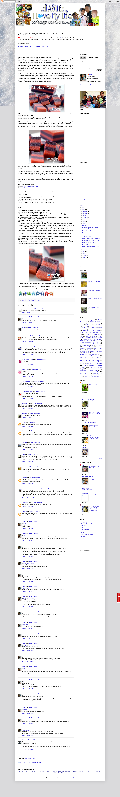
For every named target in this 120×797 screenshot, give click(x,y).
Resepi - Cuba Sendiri (35, 300)
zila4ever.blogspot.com (87, 476)
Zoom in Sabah (87, 376)
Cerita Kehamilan (92, 329)
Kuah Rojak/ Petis (90, 351)
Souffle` (93, 371)
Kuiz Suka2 (86, 352)
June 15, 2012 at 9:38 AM (28, 749)
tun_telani (24, 442)
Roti (92, 367)
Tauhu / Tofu (95, 373)
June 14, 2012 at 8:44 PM (28, 449)
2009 (82, 264)
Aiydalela (83, 536)
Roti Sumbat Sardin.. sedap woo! (90, 233)
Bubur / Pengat (98, 324)
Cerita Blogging (94, 327)
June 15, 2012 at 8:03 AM (28, 713)
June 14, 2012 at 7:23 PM (28, 426)
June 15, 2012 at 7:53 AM (28, 650)
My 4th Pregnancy (96, 360)
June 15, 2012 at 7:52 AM (28, 638)
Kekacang (89, 348)
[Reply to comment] (38, 308)
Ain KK (82, 533)
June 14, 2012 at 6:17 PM (28, 417)
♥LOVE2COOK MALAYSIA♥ (29, 598)
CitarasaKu (26, 730)
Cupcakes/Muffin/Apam (88, 330)
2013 (82, 207)
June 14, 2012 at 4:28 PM (28, 341)
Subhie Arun (25, 502)
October (85, 215)
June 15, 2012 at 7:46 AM (28, 581)
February (85, 255)
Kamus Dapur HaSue (84, 345)
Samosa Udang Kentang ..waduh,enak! (91, 238)
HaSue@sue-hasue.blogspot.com (28, 187)
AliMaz (82, 538)
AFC (82, 527)
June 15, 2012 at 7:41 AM (28, 540)
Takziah (81, 373)
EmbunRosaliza (26, 739)
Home (46, 756)
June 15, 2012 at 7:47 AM (28, 591)
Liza (23, 466)
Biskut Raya (83, 323)
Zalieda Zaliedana (26, 346)
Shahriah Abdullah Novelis (28, 488)
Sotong (87, 371)
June (84, 223)
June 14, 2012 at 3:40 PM (28, 312)
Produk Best (89, 363)
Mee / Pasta (96, 357)
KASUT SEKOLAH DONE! (87, 489)
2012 (82, 209)
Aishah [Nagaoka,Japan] (87, 534)
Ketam (83, 349)
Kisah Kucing (90, 349)
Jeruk (81, 343)
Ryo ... (83, 383)
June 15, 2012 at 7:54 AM (28, 662)
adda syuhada (25, 308)
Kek (92, 345)
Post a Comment (24, 752)
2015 (82, 205)
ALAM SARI (84, 411)
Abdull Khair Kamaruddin (87, 524)
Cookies (100, 329)
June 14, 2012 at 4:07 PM (28, 322)
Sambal (88, 369)
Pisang (100, 361)
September (85, 217)
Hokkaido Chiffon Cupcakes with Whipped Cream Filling (90, 228)
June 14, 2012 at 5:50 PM (28, 398)
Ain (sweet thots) (85, 531)
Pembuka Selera (93, 361)
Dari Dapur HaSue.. (94, 332)
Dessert (97, 334)
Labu (93, 352)
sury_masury (26, 588)
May (84, 249)
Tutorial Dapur (88, 375)
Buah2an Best (88, 324)
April (84, 251)
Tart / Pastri (87, 373)
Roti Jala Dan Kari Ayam (94, 281)
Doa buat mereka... (93, 448)
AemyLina (83, 525)
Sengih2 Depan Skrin (84, 370)
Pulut (84, 365)
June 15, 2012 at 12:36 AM (28, 506)
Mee (89, 357)
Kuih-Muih (99, 351)
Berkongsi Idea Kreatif (95, 321)
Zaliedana (25, 547)
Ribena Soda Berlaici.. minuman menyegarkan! (90, 235)
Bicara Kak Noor (27, 681)
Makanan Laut (95, 355)
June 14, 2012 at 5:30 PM (28, 376)
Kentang (94, 348)
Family (87, 336)
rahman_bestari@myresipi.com (30, 186)
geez (23, 327)
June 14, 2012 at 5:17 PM (28, 364)
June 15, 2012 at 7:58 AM (28, 688)
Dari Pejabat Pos (88, 334)
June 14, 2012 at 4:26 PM (28, 331)
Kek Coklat (99, 345)
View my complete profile (86, 85)
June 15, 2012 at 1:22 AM (28, 517)
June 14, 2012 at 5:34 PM (28, 386)
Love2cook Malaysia (27, 391)
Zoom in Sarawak (96, 376)
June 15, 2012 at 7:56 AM (28, 675)
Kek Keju (91, 346)
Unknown (24, 477)
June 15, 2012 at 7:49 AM (28, 606)
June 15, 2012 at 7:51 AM (28, 628)
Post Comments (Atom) (30, 758)
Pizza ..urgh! (85, 244)
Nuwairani (24, 431)
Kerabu (100, 348)
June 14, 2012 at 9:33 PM (28, 473)
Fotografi (93, 336)
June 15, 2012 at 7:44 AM (28, 556)
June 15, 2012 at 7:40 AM (28, 528)
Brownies (81, 324)
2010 (82, 262)
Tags (98, 372)
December (85, 211)
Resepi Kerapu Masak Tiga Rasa (90, 230)
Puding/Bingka (98, 363)
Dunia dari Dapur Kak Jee (88, 435)
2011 (82, 260)
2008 (82, 266)
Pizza (83, 363)
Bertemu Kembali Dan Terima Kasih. (91, 246)
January (85, 257)
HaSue (24, 316)
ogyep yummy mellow (27, 359)
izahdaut (24, 336)
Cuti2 (98, 330)
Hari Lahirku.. (85, 225)
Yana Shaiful (25, 403)
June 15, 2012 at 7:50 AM (28, 618)
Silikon (91, 370)
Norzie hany (25, 369)
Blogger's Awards (94, 323)
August (84, 219)
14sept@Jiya (84, 522)
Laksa (98, 352)
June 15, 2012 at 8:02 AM (28, 703)
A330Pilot (62, 777)
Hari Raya (89, 340)
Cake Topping (85, 326)
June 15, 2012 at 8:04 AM (28, 723)
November (85, 213)
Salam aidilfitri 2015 (93, 273)
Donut (81, 336)
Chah (23, 454)
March (84, 253)
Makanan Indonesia (84, 355)
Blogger (73, 777)
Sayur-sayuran (95, 369)
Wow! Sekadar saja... (93, 384)
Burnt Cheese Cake (93, 494)
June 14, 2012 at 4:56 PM (28, 354)
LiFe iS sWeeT (85, 493)
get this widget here (84, 199)
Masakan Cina (83, 357)
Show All (100, 458)
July (84, 221)
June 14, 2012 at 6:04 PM (28, 408)
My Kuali (84, 447)
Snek (95, 370)
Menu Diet (94, 358)
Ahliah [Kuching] (85, 529)
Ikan (97, 342)
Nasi (81, 361)
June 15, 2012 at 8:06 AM (28, 735)
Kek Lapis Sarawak (26, 300)
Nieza (24, 720)
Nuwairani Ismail (27, 635)
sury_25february (26, 381)
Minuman (87, 360)
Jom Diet (86, 343)
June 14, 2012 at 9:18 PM (28, 461)
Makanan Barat (83, 354)
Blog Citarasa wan (86, 465)
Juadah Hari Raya (95, 343)
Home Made (97, 340)
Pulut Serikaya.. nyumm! (88, 242)
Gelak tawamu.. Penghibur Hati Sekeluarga (91, 336)
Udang (94, 375)
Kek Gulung (84, 346)
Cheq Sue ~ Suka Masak (88, 399)
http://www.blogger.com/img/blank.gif (87, 342)
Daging (81, 332)
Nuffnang (86, 361)
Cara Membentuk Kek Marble (96, 326)
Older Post (71, 756)
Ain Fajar (24, 413)
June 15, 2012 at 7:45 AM (28, 568)
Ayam (23, 422)
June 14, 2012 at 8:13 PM (28, 438)
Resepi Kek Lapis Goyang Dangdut (33, 46)
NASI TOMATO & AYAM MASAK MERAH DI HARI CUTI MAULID (94, 414)
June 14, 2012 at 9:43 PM (28, 483)
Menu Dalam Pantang (85, 358)
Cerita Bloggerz (85, 327)
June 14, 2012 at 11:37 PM (28, 498)
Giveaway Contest (87, 339)
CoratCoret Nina (86, 488)
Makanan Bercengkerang (95, 354)
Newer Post (21, 756)
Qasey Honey (85, 505)
